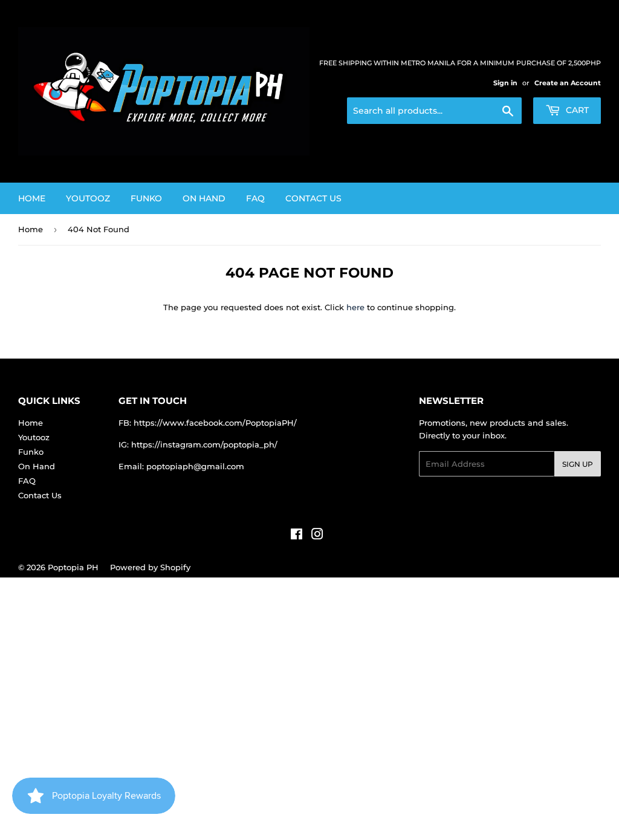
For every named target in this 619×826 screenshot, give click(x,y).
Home (31, 198)
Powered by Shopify (150, 567)
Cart (576, 110)
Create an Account (567, 83)
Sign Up (577, 464)
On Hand (204, 198)
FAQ (255, 198)
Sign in (505, 83)
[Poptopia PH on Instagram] (317, 536)
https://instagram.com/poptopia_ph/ (204, 444)
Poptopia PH (73, 567)
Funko (146, 198)
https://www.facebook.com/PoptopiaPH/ (215, 423)
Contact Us (313, 198)
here (355, 307)
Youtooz (88, 198)
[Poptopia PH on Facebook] (296, 536)
